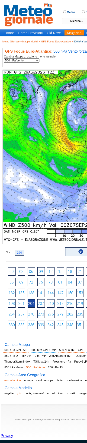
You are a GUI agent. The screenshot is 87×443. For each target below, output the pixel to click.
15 (60, 271)
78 (50, 282)
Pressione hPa (61, 361)
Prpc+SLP (80, 361)
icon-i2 (71, 393)
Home (9, 33)
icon (61, 393)
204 (31, 303)
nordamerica (74, 380)
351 (80, 325)
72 (31, 282)
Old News (54, 33)
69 (21, 282)
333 (21, 325)
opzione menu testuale (41, 56)
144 (51, 293)
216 (70, 303)
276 (51, 314)
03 (21, 271)
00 (12, 271)
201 (21, 303)
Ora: (8, 252)
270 (31, 314)
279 (60, 314)
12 (50, 271)
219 (80, 303)
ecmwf (51, 393)
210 (51, 303)
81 (60, 282)
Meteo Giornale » (12, 41)
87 (80, 282)
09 (41, 271)
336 (31, 325)
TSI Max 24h (41, 361)
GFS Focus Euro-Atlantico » (57, 41)
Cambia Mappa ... (30, 56)
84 (70, 282)
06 (31, 271)
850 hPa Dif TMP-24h (18, 355)
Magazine (74, 33)
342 (51, 325)
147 (60, 293)
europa (28, 380)
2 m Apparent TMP (60, 355)
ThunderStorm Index (17, 361)
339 (41, 325)
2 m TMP (40, 355)
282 (70, 314)
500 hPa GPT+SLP (16, 350)
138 (31, 293)
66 (12, 282)
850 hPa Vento (13, 367)
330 (12, 325)
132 (12, 293)
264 (12, 314)
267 (21, 314)
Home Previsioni (30, 33)
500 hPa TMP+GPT (71, 350)
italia (60, 380)
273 (41, 314)
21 (80, 271)
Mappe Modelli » (31, 41)
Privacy (7, 436)
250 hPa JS (55, 367)
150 (70, 293)
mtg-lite (9, 393)
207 (41, 303)
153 (80, 293)
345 (60, 325)
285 (80, 314)
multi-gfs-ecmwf (34, 393)
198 (12, 303)
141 (41, 293)
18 (70, 271)
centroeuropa (44, 380)
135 (21, 293)
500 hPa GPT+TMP (44, 350)
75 (41, 282)
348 (70, 325)
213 (60, 303)
